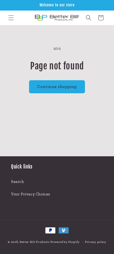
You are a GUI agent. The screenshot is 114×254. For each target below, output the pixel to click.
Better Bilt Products (35, 242)
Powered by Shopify (65, 242)
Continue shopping (57, 86)
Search (17, 181)
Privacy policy (95, 242)
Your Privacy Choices (30, 194)
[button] (11, 18)
